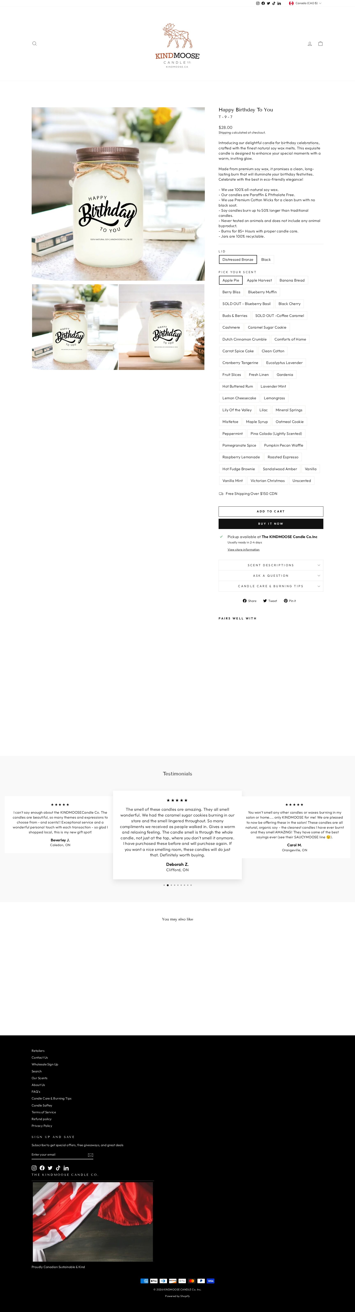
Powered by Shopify (177, 1296)
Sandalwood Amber (280, 469)
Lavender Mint (273, 386)
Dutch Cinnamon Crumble (244, 339)
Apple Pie (230, 280)
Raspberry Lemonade (241, 457)
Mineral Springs (289, 410)
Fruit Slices (231, 374)
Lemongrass (274, 398)
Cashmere (231, 327)
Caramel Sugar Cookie (267, 327)
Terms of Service (44, 1112)
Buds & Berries (234, 315)
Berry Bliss (231, 292)
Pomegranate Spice (239, 445)
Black (266, 259)
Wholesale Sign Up (45, 1064)
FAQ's (36, 1092)
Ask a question (271, 575)
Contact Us (40, 1057)
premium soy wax (254, 168)
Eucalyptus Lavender (284, 362)
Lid (222, 251)
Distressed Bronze (238, 259)
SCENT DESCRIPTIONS (271, 565)
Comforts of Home (290, 339)
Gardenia (285, 374)
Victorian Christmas (268, 480)
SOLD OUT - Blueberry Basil (246, 303)
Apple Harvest (259, 280)
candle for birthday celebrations (290, 142)
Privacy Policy (42, 1126)
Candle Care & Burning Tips (271, 586)
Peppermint (232, 433)
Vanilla (311, 469)
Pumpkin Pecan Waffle (283, 445)
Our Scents (39, 1078)
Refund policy (42, 1119)
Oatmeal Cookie (290, 421)
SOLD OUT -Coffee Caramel (279, 315)
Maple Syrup (257, 421)
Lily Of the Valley (237, 410)
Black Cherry (290, 303)
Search (37, 1071)
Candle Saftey (42, 1105)
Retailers (38, 1051)
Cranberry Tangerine (240, 362)
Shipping (225, 132)
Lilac (263, 410)
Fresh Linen (259, 374)
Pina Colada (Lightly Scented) (276, 433)
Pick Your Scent (238, 272)
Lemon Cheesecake (239, 398)
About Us (38, 1085)
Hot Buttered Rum (237, 386)
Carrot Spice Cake (238, 351)
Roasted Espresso (283, 457)
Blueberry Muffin (262, 292)
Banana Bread (292, 280)
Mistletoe (230, 421)
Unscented (302, 480)
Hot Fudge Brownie (238, 469)
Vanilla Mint (232, 480)
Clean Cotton (273, 351)
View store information (244, 549)
